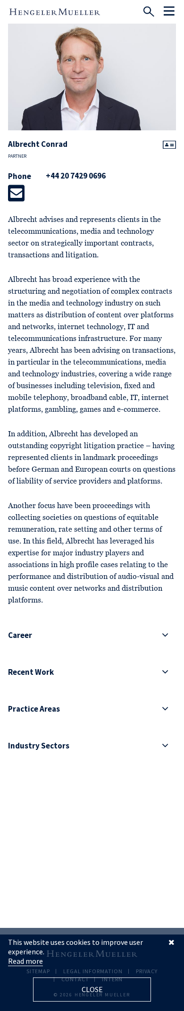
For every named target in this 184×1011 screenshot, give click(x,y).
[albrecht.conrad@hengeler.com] (16, 193)
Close (92, 989)
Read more (25, 961)
